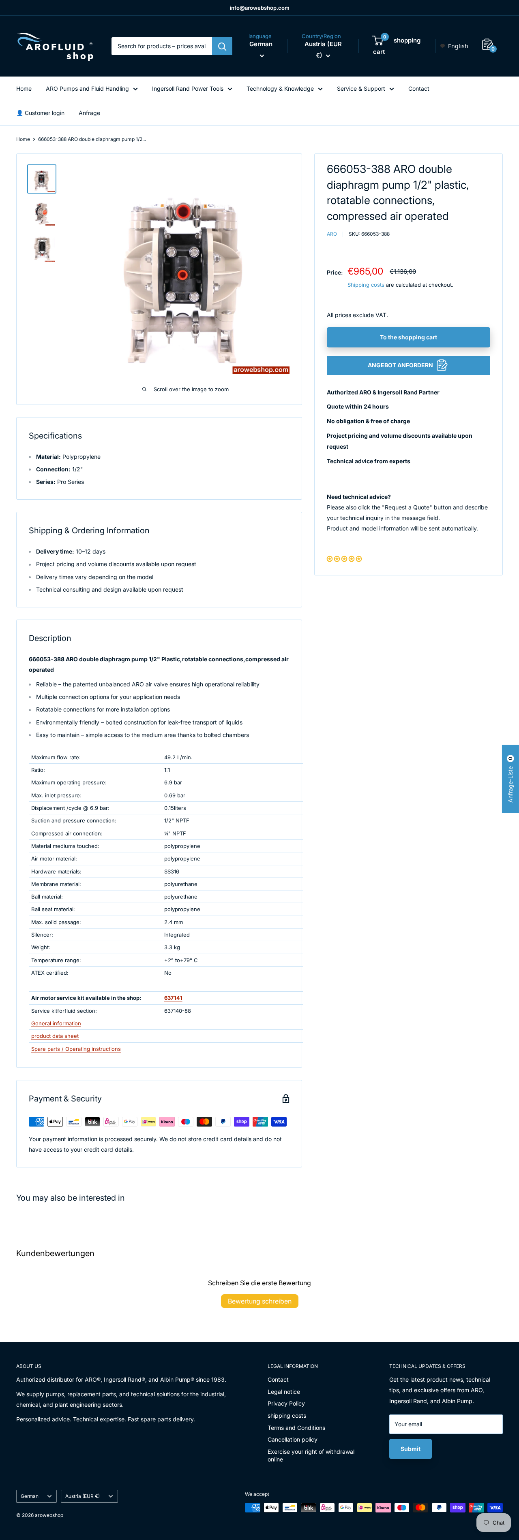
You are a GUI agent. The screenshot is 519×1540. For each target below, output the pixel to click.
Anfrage (89, 112)
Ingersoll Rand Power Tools (187, 88)
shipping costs (287, 1415)
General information (56, 1023)
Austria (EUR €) (82, 1496)
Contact (418, 88)
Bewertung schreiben (260, 1301)
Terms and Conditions (296, 1427)
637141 (173, 998)
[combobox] (453, 46)
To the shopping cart (408, 336)
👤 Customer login (40, 112)
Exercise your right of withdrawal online (311, 1455)
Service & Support (361, 88)
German (30, 1496)
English (458, 46)
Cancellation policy (292, 1439)
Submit (410, 1448)
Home (24, 88)
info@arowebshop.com (260, 7)
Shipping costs (365, 284)
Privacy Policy (286, 1403)
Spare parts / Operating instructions (76, 1049)
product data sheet (55, 1036)
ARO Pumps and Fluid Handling (87, 88)
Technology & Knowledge (280, 88)
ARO (332, 234)
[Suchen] (222, 46)
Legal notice (284, 1391)
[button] (344, 558)
